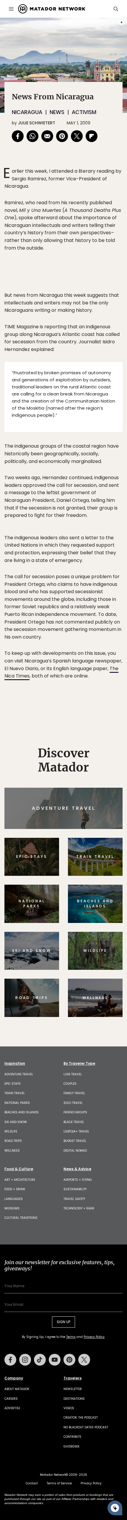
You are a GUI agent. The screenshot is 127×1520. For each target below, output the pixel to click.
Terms (71, 799)
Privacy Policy (99, 799)
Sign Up (105, 785)
